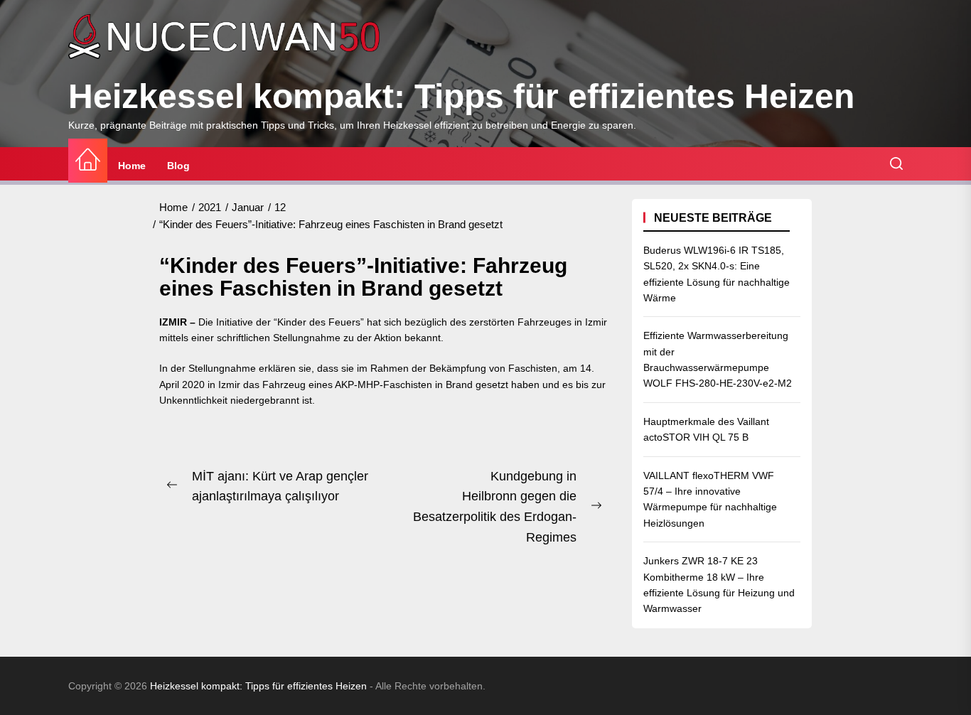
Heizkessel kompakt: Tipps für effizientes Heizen (461, 96)
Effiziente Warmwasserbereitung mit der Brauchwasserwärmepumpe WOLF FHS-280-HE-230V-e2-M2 (717, 359)
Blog (178, 165)
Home (132, 165)
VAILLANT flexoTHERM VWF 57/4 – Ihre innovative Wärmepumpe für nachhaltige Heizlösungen (710, 499)
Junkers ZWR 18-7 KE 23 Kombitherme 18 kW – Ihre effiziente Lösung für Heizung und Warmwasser (719, 584)
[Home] (87, 160)
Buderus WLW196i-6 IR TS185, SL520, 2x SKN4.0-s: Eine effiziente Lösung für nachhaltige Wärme (716, 273)
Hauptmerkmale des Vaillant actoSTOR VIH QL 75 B (706, 429)
